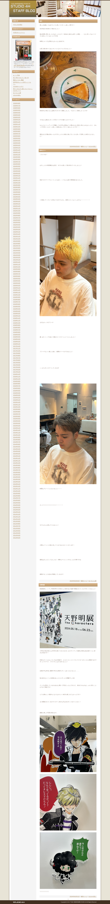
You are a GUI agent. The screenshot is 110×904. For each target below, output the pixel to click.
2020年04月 (16, 281)
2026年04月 (16, 112)
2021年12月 (16, 234)
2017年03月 (16, 367)
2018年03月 (16, 339)
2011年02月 (16, 537)
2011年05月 (16, 531)
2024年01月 (16, 175)
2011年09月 (16, 521)
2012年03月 (16, 507)
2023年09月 (16, 185)
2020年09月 (16, 269)
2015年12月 (16, 402)
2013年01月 (16, 484)
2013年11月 (16, 460)
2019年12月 (16, 290)
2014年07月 (16, 442)
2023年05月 (16, 194)
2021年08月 (16, 243)
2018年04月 (16, 337)
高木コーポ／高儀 (18, 80)
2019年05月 (16, 306)
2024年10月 (16, 154)
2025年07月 (16, 133)
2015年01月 (16, 428)
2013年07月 (16, 470)
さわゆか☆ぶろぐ (18, 86)
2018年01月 (16, 344)
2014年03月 (16, 451)
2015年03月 (16, 423)
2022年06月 (16, 220)
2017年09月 (16, 353)
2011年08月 (16, 523)
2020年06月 (16, 276)
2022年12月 (16, 206)
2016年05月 (16, 390)
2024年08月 (16, 159)
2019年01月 (16, 316)
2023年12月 (16, 178)
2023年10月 (16, 182)
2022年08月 (16, 215)
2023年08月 (16, 187)
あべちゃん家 (92, 581)
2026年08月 (16, 103)
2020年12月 (16, 262)
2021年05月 (16, 250)
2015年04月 (16, 421)
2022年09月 (16, 213)
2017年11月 (16, 348)
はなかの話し (92, 146)
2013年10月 (16, 463)
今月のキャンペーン (19, 32)
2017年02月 (16, 369)
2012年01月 (16, 512)
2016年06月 (16, 388)
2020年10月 (16, 267)
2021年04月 (16, 253)
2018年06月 (16, 332)
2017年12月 (16, 346)
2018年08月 (16, 327)
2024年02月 (16, 173)
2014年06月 (16, 444)
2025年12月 (16, 122)
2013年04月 (16, 477)
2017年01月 (16, 372)
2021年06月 (16, 248)
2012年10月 (16, 491)
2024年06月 (16, 164)
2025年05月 (16, 138)
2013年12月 (16, 458)
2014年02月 (16, 453)
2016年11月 (16, 376)
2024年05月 (16, 166)
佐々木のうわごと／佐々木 (21, 77)
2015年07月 (16, 414)
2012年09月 (16, 493)
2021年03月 (16, 255)
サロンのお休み (17, 24)
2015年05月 (16, 418)
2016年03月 (16, 395)
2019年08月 (16, 299)
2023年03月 (16, 199)
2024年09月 (16, 157)
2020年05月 (16, 278)
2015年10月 (16, 407)
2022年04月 (16, 224)
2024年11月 (16, 152)
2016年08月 (16, 383)
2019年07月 (16, 302)
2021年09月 (16, 241)
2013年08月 (16, 467)
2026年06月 (16, 108)
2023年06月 (16, 192)
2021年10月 (16, 239)
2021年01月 (16, 260)
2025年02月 (16, 145)
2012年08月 (16, 495)
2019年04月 (16, 309)
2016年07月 (16, 386)
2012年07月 (16, 498)
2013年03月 (16, 479)
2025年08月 (16, 131)
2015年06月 (16, 416)
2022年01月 (16, 232)
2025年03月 (16, 143)
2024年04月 (16, 168)
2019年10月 (16, 295)
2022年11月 (16, 208)
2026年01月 (16, 119)
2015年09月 (16, 409)
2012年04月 (16, 505)
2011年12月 (16, 514)
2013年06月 (16, 472)
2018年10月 (16, 323)
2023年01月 (16, 203)
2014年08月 (16, 439)
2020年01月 (16, 288)
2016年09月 (16, 381)
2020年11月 (16, 264)
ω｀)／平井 (16, 75)
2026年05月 (16, 110)
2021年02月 (16, 257)
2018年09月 (16, 325)
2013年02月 (16, 481)
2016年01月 (16, 400)
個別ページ (84, 146)
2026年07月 (16, 105)
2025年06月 (16, 136)
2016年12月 (16, 374)
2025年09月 (16, 129)
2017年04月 (16, 365)
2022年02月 (16, 229)
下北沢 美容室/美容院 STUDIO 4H (20, 4)
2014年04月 (16, 449)
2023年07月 (16, 189)
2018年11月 (16, 320)
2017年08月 (16, 355)
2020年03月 (16, 283)
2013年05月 (16, 474)
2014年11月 (16, 432)
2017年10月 (16, 351)
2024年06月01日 (75, 896)
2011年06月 (16, 528)
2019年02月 (16, 313)
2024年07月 (16, 161)
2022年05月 (16, 222)
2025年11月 (16, 124)
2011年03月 (16, 535)
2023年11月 (16, 180)
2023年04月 (16, 196)
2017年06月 (16, 360)
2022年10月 (16, 210)
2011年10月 (16, 519)
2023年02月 (16, 201)
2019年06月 (16, 304)
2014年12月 (16, 430)
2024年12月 (16, 150)
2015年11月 (16, 404)
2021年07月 (16, 245)
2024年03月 (16, 171)
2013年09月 (16, 465)
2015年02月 (16, 425)
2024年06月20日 (75, 146)
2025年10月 (16, 126)
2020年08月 (16, 271)
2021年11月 (16, 236)
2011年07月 (16, 526)
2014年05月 (16, 446)
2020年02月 (16, 285)
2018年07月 (16, 330)
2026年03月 (16, 115)
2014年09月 (16, 437)
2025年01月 (16, 147)
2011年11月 (16, 516)
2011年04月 (16, 533)
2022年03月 (16, 227)
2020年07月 (16, 274)
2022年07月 (16, 217)
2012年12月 (16, 486)
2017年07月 (16, 358)
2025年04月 (16, 140)
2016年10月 (16, 379)
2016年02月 (16, 397)
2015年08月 (16, 411)
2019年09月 (16, 297)
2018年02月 (16, 341)
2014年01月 (16, 456)
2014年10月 (16, 435)
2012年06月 (16, 500)
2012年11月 (16, 488)
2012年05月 (16, 502)
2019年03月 (16, 311)
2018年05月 (16, 334)
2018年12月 (16, 318)
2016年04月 (16, 393)
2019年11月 (16, 292)
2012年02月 (16, 509)
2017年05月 (16, 362)
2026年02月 (16, 117)
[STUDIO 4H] (19, 902)
